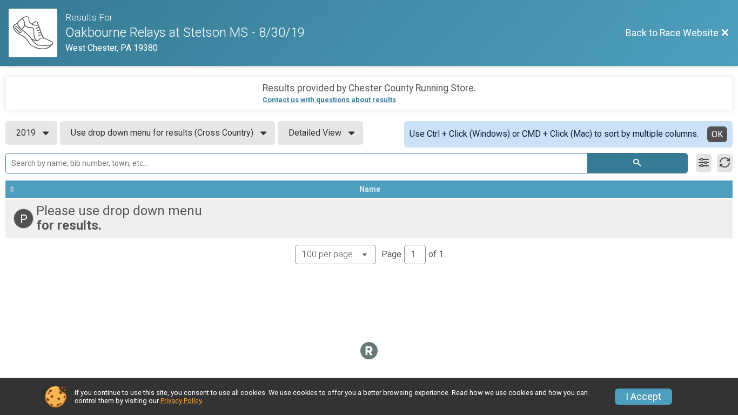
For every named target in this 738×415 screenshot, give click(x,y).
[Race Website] (37, 33)
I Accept (643, 396)
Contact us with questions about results (329, 100)
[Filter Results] (704, 163)
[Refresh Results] (725, 163)
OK (717, 134)
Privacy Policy (181, 401)
